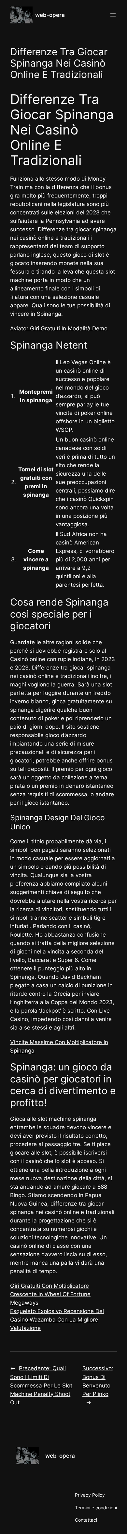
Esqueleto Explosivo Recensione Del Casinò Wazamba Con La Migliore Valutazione (57, 1319)
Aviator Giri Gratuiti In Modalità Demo (58, 328)
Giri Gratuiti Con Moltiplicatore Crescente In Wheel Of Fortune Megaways (50, 1294)
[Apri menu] (113, 15)
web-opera (50, 15)
